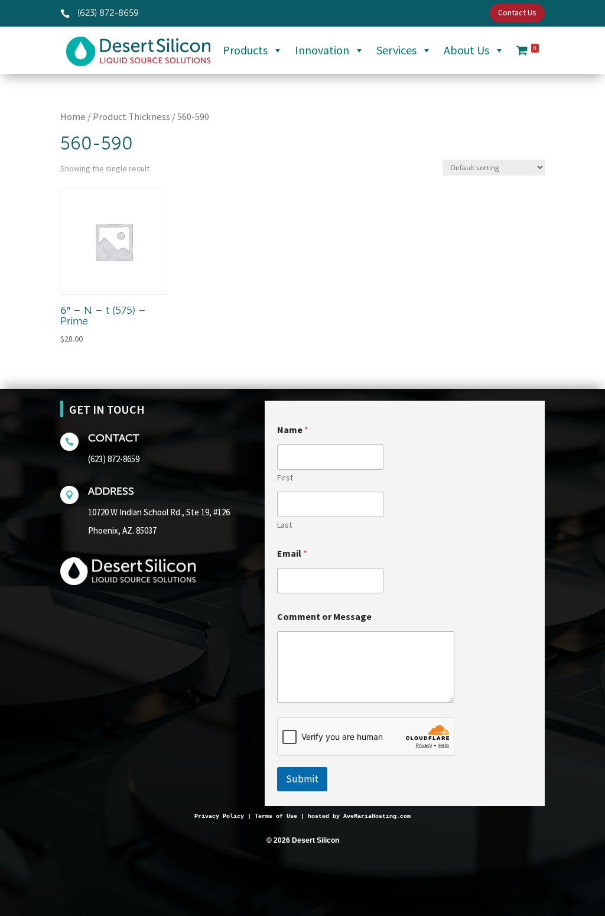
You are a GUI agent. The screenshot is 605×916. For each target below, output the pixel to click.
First (285, 478)
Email (292, 553)
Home (73, 117)
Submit (302, 778)
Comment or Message (324, 616)
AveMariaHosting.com (377, 816)
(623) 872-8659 (113, 459)
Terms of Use (276, 816)
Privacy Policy (219, 816)
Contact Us (517, 12)
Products (245, 50)
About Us (466, 50)
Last (284, 525)
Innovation (322, 50)
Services (396, 50)
